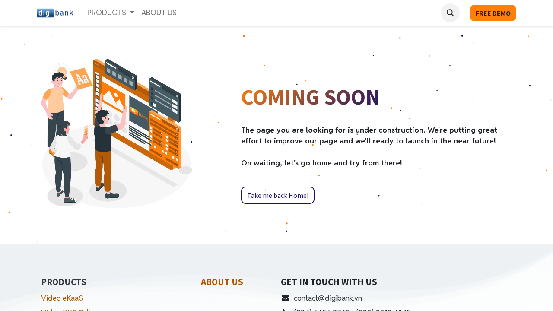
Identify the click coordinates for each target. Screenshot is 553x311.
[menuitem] (159, 13)
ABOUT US (222, 282)
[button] (450, 12)
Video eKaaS (62, 298)
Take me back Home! (277, 195)
